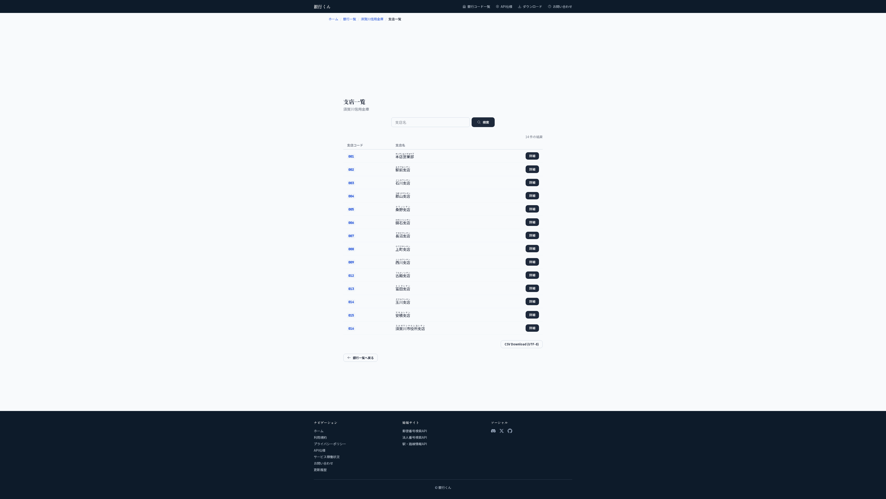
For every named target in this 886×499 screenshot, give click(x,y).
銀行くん (322, 6)
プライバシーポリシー (330, 443)
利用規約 (320, 437)
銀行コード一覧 (478, 6)
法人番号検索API (414, 437)
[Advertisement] (443, 56)
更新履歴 (320, 469)
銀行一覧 (349, 19)
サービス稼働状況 (327, 456)
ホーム (333, 19)
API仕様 (506, 6)
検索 (486, 122)
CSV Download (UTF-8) (522, 344)
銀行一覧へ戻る (363, 358)
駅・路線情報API (414, 443)
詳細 (532, 156)
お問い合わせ (562, 6)
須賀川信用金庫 (372, 19)
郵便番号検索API (414, 431)
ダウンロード (532, 6)
